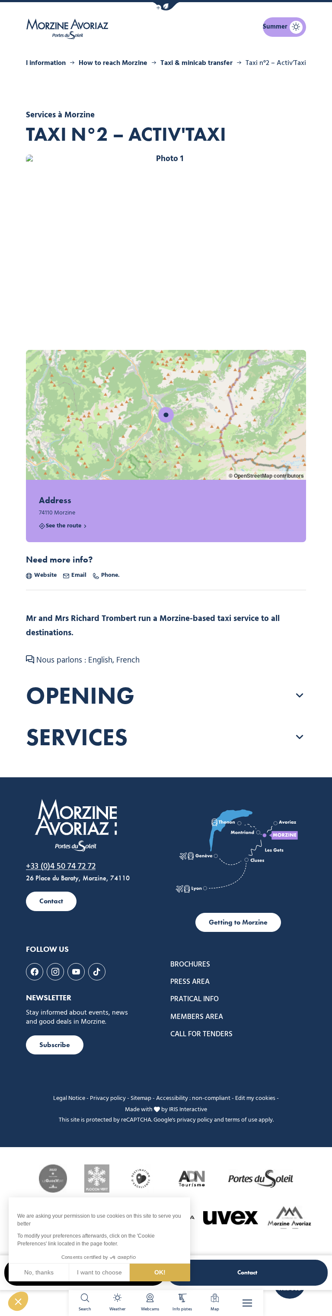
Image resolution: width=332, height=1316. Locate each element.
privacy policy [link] (195, 1120)
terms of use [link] (241, 1120)
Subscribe (54, 1045)
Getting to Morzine (238, 922)
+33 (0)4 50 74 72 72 (61, 866)
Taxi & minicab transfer (196, 63)
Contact (247, 1272)
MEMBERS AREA (196, 1017)
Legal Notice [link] (69, 1098)
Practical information (33, 63)
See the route (63, 526)
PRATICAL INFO (194, 999)
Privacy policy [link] (108, 1098)
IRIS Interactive (188, 1109)
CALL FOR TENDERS (201, 1034)
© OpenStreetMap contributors (266, 475)
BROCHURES (190, 964)
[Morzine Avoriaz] (69, 29)
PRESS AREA (190, 982)
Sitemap (141, 1098)
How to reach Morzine (113, 63)
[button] (166, 6)
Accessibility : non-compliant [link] (193, 1098)
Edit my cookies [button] (255, 1098)
